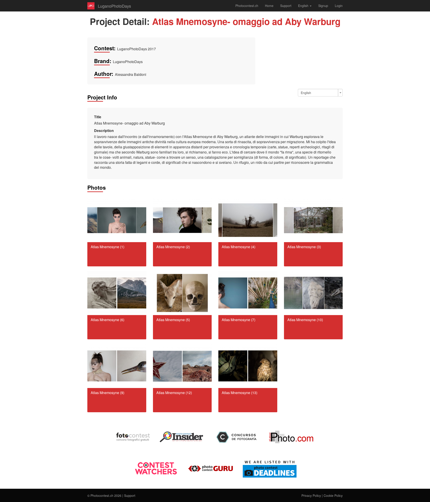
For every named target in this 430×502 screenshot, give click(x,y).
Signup (323, 5)
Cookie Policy (333, 495)
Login (339, 5)
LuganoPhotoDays (114, 6)
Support (285, 5)
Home (269, 5)
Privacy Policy (311, 495)
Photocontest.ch (246, 5)
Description (104, 130)
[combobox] (320, 92)
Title (97, 116)
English (303, 5)
